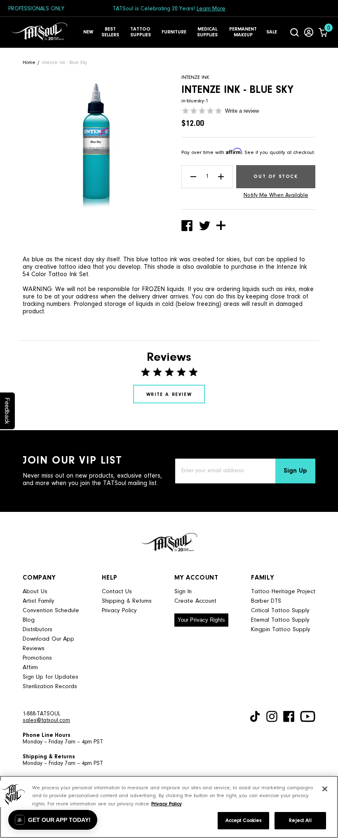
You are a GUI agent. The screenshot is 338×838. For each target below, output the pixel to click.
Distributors (37, 630)
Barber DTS (266, 601)
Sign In (183, 592)
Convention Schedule (51, 611)
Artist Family (38, 601)
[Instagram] (271, 716)
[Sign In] (308, 32)
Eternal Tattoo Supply (280, 620)
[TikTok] (255, 716)
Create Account (195, 601)
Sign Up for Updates (50, 677)
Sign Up (295, 471)
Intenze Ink (195, 77)
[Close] (325, 789)
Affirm (30, 668)
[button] (52, 820)
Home (29, 62)
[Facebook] (288, 716)
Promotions (37, 658)
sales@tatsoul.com (46, 721)
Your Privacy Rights (201, 620)
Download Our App (48, 639)
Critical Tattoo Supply (280, 611)
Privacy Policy (119, 611)
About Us (35, 592)
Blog (29, 620)
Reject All (300, 820)
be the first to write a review (169, 394)
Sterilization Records (50, 687)
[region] (169, 807)
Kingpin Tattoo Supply (280, 630)
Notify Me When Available (276, 196)
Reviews (34, 649)
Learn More (211, 9)
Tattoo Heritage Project (283, 592)
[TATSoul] (39, 32)
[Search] (294, 32)
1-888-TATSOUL (42, 714)
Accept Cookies (243, 820)
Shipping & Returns (127, 601)
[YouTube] (307, 716)
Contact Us (117, 592)
